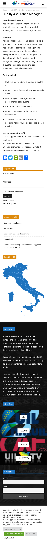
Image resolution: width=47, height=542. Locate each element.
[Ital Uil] (23, 430)
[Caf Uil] (23, 444)
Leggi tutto (9, 537)
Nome (5, 478)
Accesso (7, 196)
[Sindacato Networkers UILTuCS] (23, 3)
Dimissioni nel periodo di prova (16, 234)
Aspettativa (8, 228)
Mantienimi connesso (14, 191)
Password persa (9, 203)
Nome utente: (8, 173)
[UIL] (23, 417)
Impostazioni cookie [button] (13, 529)
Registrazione (8, 200)
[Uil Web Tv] (23, 458)
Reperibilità (8, 239)
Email (5, 487)
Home (5, 10)
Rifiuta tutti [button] (30, 534)
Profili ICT (13, 10)
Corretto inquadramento (14, 223)
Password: (7, 182)
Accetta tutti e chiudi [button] (14, 534)
